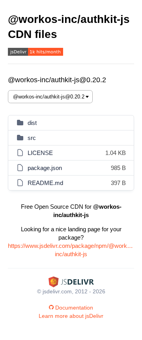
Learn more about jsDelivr (71, 316)
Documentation (74, 307)
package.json (45, 167)
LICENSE (40, 152)
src (32, 137)
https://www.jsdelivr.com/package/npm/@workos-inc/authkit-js (71, 249)
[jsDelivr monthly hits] (35, 53)
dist (32, 122)
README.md (45, 182)
